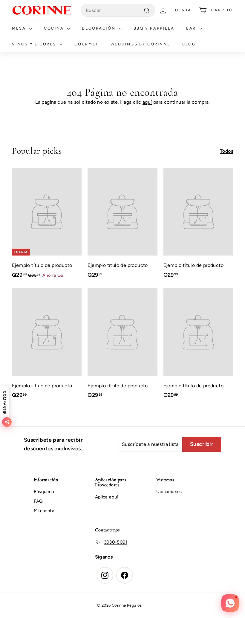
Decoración (99, 28)
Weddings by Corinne (140, 44)
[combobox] (118, 10)
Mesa (19, 28)
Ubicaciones (169, 491)
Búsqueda (44, 491)
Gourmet (86, 44)
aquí (147, 102)
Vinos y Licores (35, 44)
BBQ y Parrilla (154, 28)
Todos (226, 151)
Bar (191, 28)
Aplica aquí (106, 497)
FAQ (38, 501)
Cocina (54, 28)
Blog (189, 44)
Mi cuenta (44, 510)
